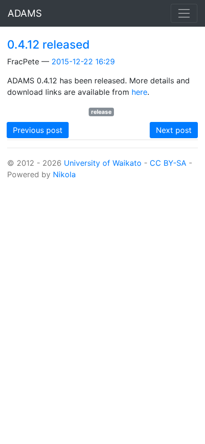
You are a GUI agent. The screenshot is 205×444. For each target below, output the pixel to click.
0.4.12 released (48, 44)
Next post (174, 130)
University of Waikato (103, 163)
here (139, 92)
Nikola (64, 174)
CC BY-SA (168, 163)
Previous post (37, 130)
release (101, 111)
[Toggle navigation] (184, 13)
